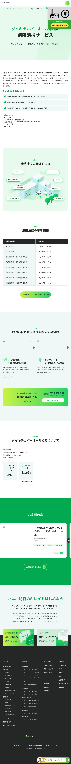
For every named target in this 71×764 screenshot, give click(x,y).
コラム (60, 672)
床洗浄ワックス (8, 703)
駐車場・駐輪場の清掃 (13, 179)
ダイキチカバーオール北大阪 (31, 678)
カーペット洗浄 (8, 708)
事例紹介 (46, 683)
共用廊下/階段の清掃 (13, 198)
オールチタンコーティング (10, 725)
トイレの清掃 (58, 198)
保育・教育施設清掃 (10, 690)
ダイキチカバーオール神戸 (31, 691)
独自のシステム (48, 672)
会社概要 (61, 680)
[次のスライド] (69, 540)
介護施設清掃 (8, 684)
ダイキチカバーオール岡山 (31, 719)
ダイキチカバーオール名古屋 (31, 700)
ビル (44, 545)
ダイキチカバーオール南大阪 (31, 672)
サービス (5, 661)
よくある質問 (62, 665)
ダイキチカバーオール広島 (31, 713)
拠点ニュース (62, 676)
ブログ (60, 669)
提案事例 (46, 687)
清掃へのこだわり (48, 669)
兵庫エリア (15, 9)
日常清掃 (38, 545)
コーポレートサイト (51, 745)
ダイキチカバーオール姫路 (26, 9)
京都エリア (25, 681)
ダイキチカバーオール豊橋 (31, 703)
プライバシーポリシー (19, 745)
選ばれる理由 (47, 661)
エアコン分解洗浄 (9, 714)
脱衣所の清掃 (55, 188)
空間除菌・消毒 (7, 722)
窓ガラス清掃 (8, 711)
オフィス (50, 545)
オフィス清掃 (8, 678)
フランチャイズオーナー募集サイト (35, 748)
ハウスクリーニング (8, 718)
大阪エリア (25, 666)
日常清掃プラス (7, 666)
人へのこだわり (48, 666)
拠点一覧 (9, 9)
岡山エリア (25, 717)
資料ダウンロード (63, 683)
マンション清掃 (8, 675)
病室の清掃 (57, 180)
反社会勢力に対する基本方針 (35, 745)
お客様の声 (62, 661)
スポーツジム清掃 (9, 693)
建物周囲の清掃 (17, 172)
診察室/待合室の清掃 (51, 172)
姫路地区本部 (58, 545)
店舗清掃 (7, 687)
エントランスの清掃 (19, 187)
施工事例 (46, 690)
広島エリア (25, 710)
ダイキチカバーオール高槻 (31, 675)
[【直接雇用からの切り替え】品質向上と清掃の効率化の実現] (33, 540)
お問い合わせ (62, 687)
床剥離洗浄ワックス (10, 706)
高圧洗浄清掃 (8, 700)
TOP (4, 9)
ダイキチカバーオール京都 (31, 684)
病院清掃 (7, 681)
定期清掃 (5, 697)
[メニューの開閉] (67, 3)
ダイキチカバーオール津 (30, 706)
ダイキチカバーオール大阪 (31, 669)
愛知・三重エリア (27, 698)
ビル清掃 (7, 672)
